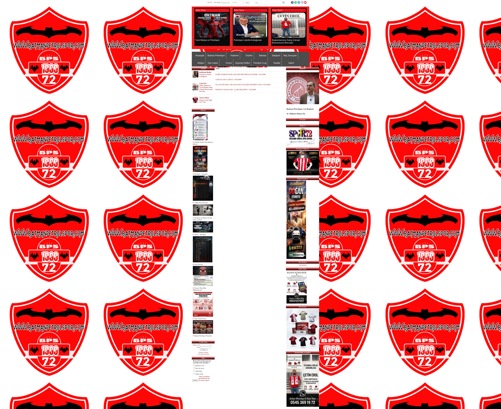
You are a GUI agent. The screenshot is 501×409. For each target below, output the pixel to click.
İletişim (201, 63)
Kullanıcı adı (196, 345)
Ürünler (249, 55)
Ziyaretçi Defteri (242, 63)
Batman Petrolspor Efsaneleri (203, 336)
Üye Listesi (213, 63)
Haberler (235, 55)
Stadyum (276, 55)
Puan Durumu (198, 264)
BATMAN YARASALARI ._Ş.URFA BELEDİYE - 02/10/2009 (235, 90)
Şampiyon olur (199, 365)
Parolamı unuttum (203, 352)
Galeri (291, 63)
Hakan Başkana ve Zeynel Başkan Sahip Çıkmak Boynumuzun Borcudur (206, 88)
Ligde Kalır (198, 371)
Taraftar (276, 63)
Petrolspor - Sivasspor (201, 174)
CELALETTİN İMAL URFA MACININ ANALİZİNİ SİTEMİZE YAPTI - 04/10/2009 (242, 85)
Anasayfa (199, 55)
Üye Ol (210, 2)
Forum (229, 63)
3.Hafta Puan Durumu (201, 202)
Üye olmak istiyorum (203, 354)
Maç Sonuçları (290, 55)
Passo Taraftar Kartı (200, 318)
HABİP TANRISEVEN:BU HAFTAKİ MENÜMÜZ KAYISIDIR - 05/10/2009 (240, 74)
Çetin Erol (202, 83)
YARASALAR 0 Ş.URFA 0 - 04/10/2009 (228, 80)
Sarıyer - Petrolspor (200, 234)
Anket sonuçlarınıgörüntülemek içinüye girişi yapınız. (204, 378)
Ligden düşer (199, 374)
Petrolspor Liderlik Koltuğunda (205, 75)
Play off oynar (199, 368)
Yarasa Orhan (204, 98)
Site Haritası (303, 265)
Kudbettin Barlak (205, 72)
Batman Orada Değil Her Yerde (205, 101)
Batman (262, 55)
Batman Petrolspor (216, 55)
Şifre (198, 347)
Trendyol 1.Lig (259, 63)
